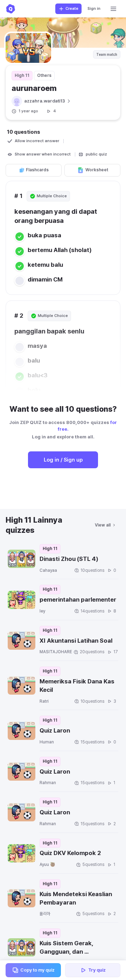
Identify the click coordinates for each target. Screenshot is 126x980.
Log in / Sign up (63, 460)
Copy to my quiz (37, 970)
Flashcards (37, 169)
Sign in (94, 8)
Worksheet (96, 169)
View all (103, 525)
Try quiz (97, 970)
